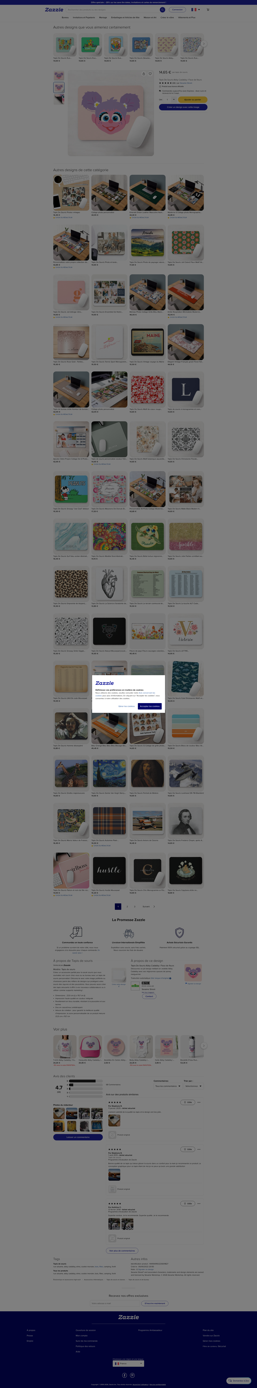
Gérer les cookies (126, 706)
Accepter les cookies (150, 706)
